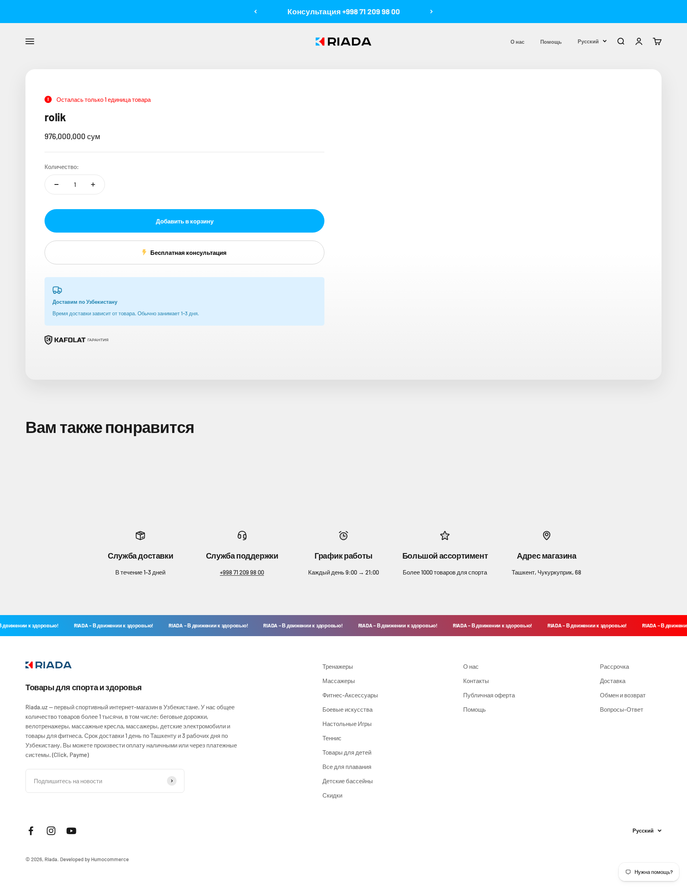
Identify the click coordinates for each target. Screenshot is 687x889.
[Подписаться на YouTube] (71, 830)
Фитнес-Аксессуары (350, 695)
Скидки (332, 795)
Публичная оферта (489, 695)
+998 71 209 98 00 (242, 572)
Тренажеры (337, 666)
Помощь (551, 42)
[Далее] (431, 11)
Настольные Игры (347, 723)
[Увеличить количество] (93, 184)
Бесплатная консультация (188, 252)
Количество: (62, 166)
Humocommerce (110, 859)
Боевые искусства (347, 709)
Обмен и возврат (623, 695)
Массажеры (338, 680)
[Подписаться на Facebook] (30, 830)
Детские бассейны (347, 780)
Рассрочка (614, 666)
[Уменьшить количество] (56, 184)
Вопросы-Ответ (621, 709)
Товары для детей (346, 752)
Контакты (476, 680)
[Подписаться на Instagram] (51, 830)
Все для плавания (346, 766)
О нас (517, 42)
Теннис (332, 737)
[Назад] (255, 11)
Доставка (612, 680)
